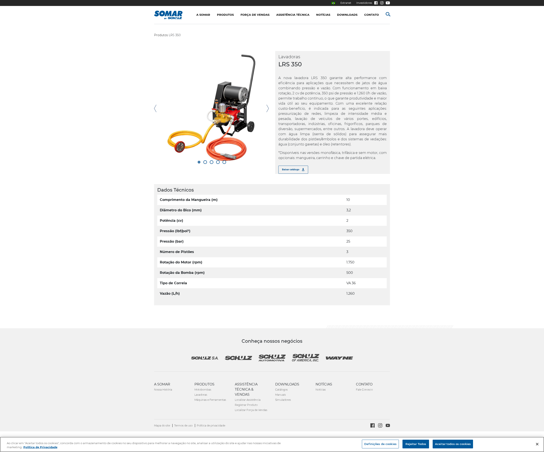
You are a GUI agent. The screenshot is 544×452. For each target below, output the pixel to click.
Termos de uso (183, 425)
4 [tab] (218, 162)
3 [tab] (211, 162)
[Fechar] (537, 444)
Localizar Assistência (248, 399)
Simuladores (283, 399)
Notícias (321, 389)
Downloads (347, 14)
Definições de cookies (380, 444)
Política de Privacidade (40, 447)
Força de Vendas (255, 14)
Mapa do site (162, 425)
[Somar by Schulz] (172, 15)
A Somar (203, 14)
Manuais (280, 394)
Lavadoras (200, 394)
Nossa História (163, 389)
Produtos (161, 35)
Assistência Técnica (292, 14)
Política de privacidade (211, 425)
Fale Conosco (364, 389)
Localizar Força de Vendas (251, 410)
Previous (155, 108)
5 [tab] (224, 162)
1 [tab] (199, 162)
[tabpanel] (211, 108)
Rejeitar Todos (415, 444)
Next (267, 108)
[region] (272, 444)
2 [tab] (205, 162)
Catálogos (281, 389)
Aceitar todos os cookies (453, 444)
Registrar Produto (246, 405)
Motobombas (202, 389)
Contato (371, 14)
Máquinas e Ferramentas (210, 399)
